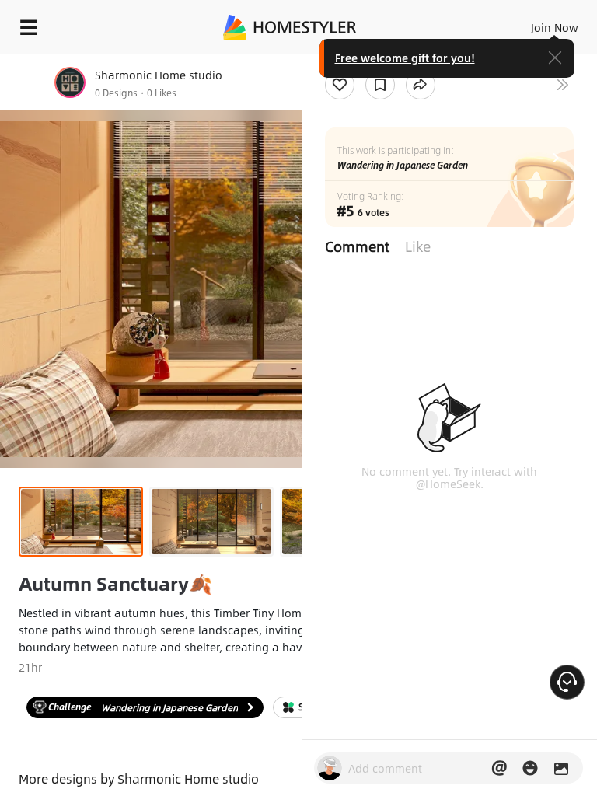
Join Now (554, 27)
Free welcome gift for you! (405, 57)
